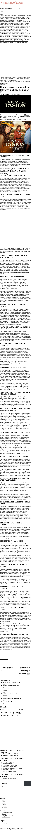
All (1, 77)
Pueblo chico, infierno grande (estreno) (12, 768)
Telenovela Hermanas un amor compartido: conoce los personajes (14, 41)
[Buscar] (27, 783)
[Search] (19, 8)
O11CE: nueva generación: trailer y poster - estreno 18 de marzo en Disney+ (14, 32)
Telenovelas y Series (7, 812)
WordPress (14, 829)
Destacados (14, 80)
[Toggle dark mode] (2, 11)
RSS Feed (3, 793)
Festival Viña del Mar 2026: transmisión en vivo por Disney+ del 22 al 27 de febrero (15, 20)
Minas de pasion (4, 659)
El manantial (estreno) (8, 769)
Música (14, 77)
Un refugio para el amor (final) (10, 765)
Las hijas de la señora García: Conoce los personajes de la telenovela (15, 694)
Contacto (4, 814)
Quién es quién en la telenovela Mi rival (10, 15)
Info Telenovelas (4, 94)
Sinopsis (18, 77)
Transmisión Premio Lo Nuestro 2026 (13, 21)
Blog (3, 77)
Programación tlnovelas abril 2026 (11, 715)
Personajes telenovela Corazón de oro (11, 30)
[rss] (1, 796)
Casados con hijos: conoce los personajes (12, 698)
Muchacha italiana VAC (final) (10, 753)
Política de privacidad (7, 815)
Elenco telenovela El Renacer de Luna (13, 39)
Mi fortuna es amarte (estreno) (10, 755)
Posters (28, 77)
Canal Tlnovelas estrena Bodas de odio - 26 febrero (14, 23)
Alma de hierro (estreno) (9, 762)
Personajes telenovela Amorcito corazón (12, 701)
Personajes (23, 77)
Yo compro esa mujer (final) (10, 766)
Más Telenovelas (6, 817)
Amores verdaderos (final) (9, 771)
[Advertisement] (15, 60)
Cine (1, 78)
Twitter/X (4, 823)
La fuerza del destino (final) (9, 778)
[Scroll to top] (2, 832)
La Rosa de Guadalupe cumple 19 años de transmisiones (14, 40)
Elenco (10, 77)
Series (6, 77)
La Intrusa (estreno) (7, 763)
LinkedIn (4, 824)
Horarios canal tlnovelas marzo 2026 (12, 713)
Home (1, 81)
